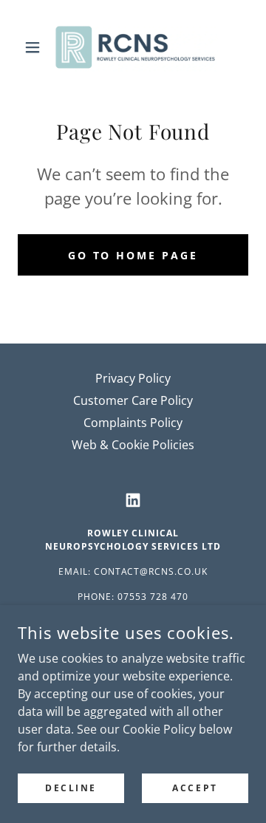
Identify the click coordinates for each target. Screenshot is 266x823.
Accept (194, 788)
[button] (35, 47)
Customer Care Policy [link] (133, 400)
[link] (133, 47)
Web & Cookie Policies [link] (133, 445)
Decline (71, 788)
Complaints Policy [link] (133, 422)
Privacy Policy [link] (133, 378)
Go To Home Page (133, 255)
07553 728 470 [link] (152, 596)
